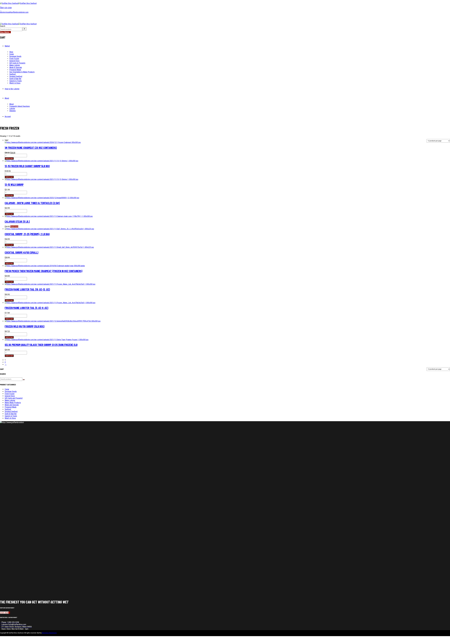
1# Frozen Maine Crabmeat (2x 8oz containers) (31, 147)
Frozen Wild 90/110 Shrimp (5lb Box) (24, 326)
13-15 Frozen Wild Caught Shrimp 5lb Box (27, 166)
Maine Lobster (14, 65)
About (7, 98)
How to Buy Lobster (12, 89)
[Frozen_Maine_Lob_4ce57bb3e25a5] (50, 284)
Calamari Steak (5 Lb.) (17, 221)
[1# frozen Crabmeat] (43, 142)
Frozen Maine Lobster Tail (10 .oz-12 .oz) (27, 289)
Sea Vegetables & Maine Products (22, 72)
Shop (11, 52)
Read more (14, 226)
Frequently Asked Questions (19, 106)
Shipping (12, 111)
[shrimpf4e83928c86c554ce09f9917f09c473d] (52, 321)
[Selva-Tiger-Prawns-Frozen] (46, 340)
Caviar (11, 54)
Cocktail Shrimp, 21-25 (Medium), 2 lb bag (27, 234)
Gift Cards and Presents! (14, 398)
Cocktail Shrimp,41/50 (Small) (21, 252)
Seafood (12, 74)
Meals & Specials (15, 67)
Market (7, 46)
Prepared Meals (15, 70)
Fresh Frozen (14, 58)
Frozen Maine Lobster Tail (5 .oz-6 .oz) (26, 307)
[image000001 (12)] (42, 198)
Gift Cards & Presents (17, 63)
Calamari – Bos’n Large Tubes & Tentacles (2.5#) (32, 203)
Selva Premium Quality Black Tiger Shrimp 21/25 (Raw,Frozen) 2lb (41, 344)
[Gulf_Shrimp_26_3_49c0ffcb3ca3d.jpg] (49, 229)
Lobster (12, 108)
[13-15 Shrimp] (41, 161)
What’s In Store (14, 83)
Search (2, 26)
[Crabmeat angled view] (45, 266)
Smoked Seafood (15, 76)
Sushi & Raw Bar (15, 79)
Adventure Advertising (49, 633)
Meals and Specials (12, 405)
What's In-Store (10, 418)
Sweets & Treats (15, 81)
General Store (14, 61)
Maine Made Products (13, 402)
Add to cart (9, 158)
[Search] (24, 29)
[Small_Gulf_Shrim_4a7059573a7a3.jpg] (49, 247)
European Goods (15, 56)
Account (8, 116)
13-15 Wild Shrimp (14, 184)
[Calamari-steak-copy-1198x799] (49, 216)
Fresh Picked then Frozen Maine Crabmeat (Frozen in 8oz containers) (43, 271)
